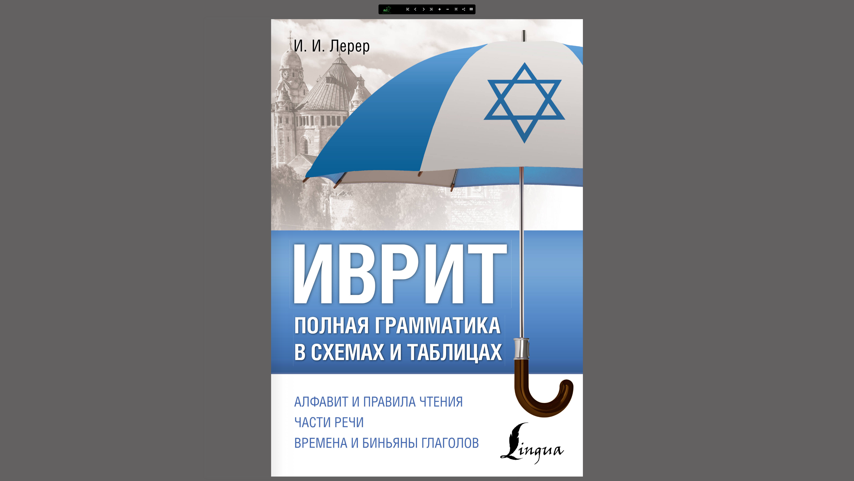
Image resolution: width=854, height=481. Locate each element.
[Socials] (463, 9)
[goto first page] (407, 9)
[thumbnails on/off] (471, 9)
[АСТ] (391, 9)
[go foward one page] (423, 9)
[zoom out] (447, 9)
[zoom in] (439, 9)
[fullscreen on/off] (455, 9)
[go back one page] (415, 9)
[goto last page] (431, 9)
